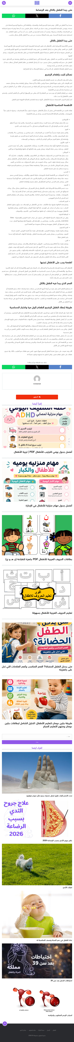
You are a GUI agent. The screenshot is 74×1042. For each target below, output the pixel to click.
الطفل (54, 1030)
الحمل (48, 1030)
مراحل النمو (23, 1030)
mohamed (37, 384)
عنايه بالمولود (32, 1030)
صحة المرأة (41, 1030)
